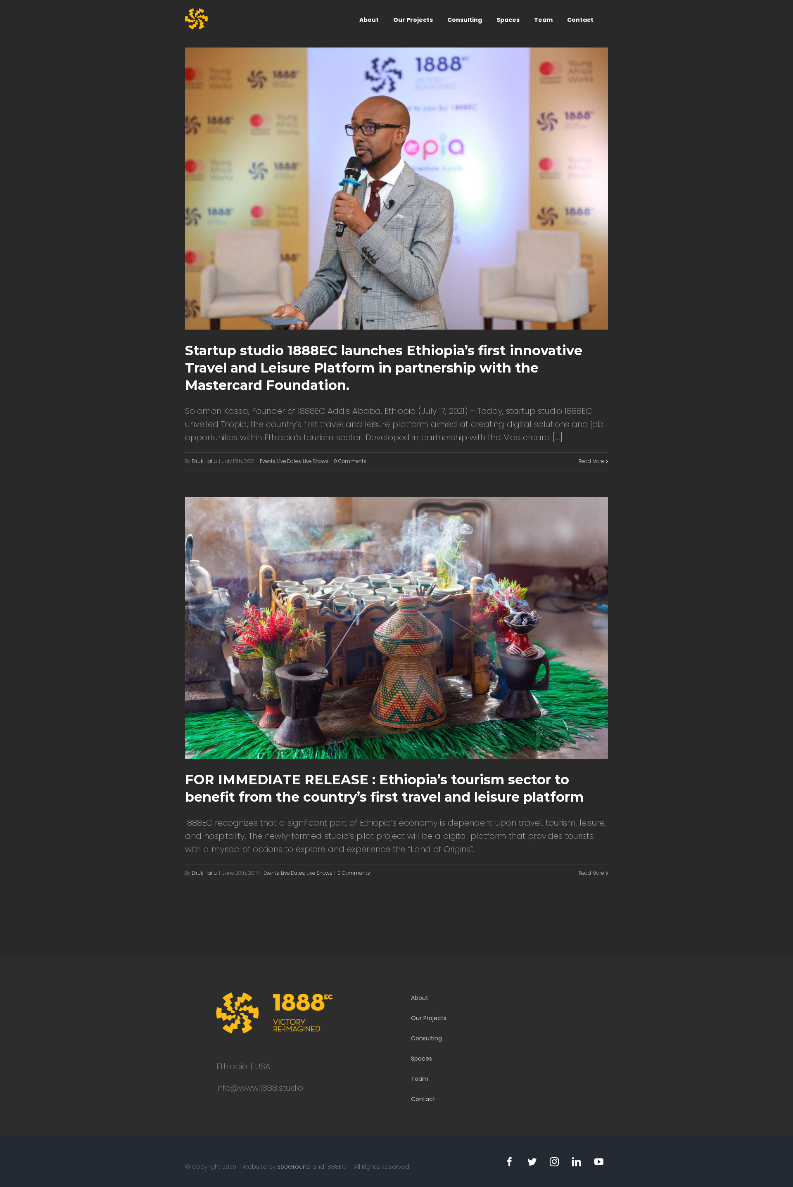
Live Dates (289, 461)
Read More (591, 461)
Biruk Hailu (204, 461)
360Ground (294, 1167)
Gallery (408, 189)
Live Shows (315, 461)
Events (267, 461)
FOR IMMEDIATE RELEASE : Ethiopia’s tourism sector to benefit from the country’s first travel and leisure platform (385, 628)
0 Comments (350, 461)
